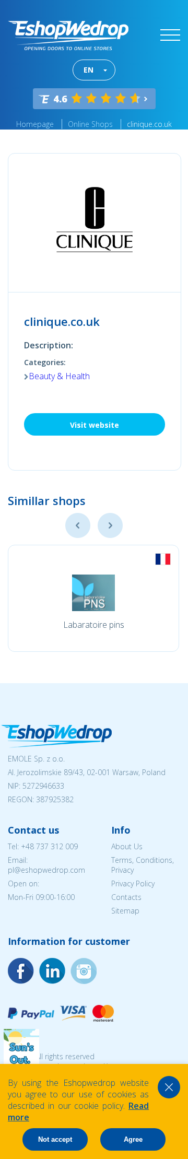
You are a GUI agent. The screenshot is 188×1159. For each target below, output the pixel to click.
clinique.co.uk (149, 124)
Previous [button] (77, 525)
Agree (133, 1139)
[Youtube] (83, 971)
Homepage (35, 124)
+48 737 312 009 (49, 846)
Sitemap (125, 911)
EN (88, 70)
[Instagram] (52, 971)
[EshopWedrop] (68, 35)
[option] (93, 598)
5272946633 (43, 786)
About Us (127, 846)
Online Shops (90, 124)
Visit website (94, 425)
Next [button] (110, 525)
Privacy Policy (133, 883)
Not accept (55, 1139)
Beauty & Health (59, 376)
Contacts (126, 897)
